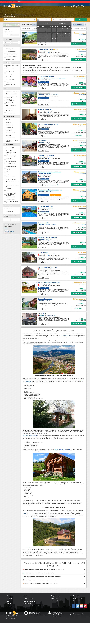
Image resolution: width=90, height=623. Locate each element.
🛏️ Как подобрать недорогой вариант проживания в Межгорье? (41, 576)
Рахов (44, 70)
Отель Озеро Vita (43, 223)
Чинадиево (76, 70)
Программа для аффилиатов (58, 600)
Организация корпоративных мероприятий (33, 605)
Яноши (29, 72)
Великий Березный (41, 67)
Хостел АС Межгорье (44, 109)
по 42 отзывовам (82, 125)
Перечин (76, 69)
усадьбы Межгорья (65, 335)
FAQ (8, 601)
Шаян (23, 72)
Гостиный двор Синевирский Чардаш (50, 190)
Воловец (64, 67)
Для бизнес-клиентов (28, 600)
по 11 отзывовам (82, 94)
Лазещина (46, 69)
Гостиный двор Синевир (46, 155)
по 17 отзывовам (82, 208)
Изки (23, 69)
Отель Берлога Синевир (46, 76)
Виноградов (57, 67)
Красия (40, 69)
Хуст (70, 70)
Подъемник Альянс (8, 232)
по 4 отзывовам (82, 142)
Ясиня (34, 72)
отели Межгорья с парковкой (62, 449)
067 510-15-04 (78, 598)
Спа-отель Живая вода (45, 49)
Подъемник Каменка (9, 231)
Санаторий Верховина (45, 299)
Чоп (82, 70)
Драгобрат (71, 67)
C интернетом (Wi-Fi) (78, 24)
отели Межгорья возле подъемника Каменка (36, 548)
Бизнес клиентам (63, 6)
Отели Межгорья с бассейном (29, 435)
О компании (9, 598)
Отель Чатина (42, 140)
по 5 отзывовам (82, 284)
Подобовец (32, 70)
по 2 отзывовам (82, 111)
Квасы (34, 69)
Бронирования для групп (29, 601)
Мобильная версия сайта (78, 613)
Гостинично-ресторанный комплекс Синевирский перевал (49, 172)
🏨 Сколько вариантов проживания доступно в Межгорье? (39, 583)
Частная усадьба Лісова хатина (48, 124)
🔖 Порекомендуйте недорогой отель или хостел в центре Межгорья (43, 569)
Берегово (31, 67)
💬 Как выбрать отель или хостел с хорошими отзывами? (39, 580)
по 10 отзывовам (82, 191)
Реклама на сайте (11, 606)
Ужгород (24, 67)
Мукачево (68, 69)
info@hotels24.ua (79, 600)
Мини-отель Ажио (44, 93)
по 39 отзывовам (82, 157)
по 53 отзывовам (82, 34)
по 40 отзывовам (82, 78)
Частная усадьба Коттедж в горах (49, 282)
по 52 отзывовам (82, 51)
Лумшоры (53, 69)
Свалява (51, 70)
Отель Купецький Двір (45, 206)
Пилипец (24, 70)
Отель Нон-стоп (43, 252)
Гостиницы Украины (28, 598)
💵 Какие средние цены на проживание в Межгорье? (38, 573)
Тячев (64, 70)
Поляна (38, 70)
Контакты (9, 600)
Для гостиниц (54, 598)
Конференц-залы (27, 603)
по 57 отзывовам (82, 173)
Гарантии (9, 603)
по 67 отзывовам (82, 224)
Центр (5, 228)
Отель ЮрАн (42, 314)
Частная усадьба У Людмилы (47, 267)
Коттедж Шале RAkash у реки (47, 237)
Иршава (29, 69)
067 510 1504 (77, 6)
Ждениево (79, 67)
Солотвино (58, 70)
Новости (9, 605)
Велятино (50, 67)
